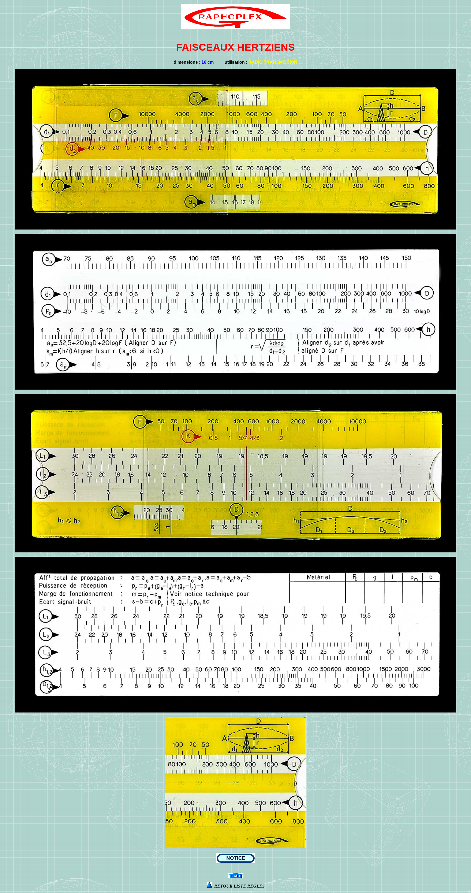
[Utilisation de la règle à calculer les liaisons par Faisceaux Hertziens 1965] (235, 862)
